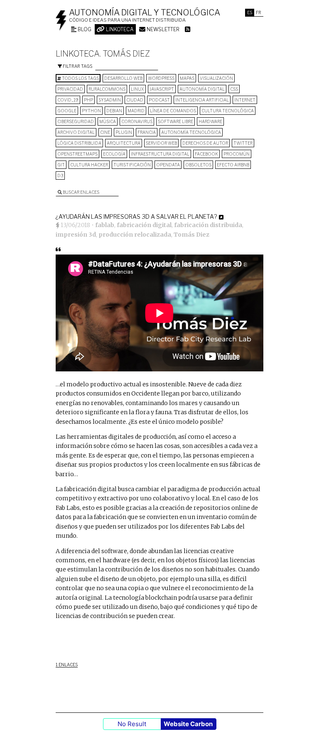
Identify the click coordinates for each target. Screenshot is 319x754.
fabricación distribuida (208, 225)
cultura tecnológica (227, 110)
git (61, 164)
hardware (210, 121)
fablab (104, 225)
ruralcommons (106, 89)
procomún (236, 153)
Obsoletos (198, 164)
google (66, 110)
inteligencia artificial (202, 99)
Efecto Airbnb (233, 164)
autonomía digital (202, 89)
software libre (175, 121)
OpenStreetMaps (77, 153)
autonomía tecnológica (191, 132)
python (91, 110)
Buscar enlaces (80, 192)
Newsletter (162, 29)
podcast (159, 99)
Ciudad (134, 99)
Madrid (136, 110)
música (107, 121)
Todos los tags (80, 78)
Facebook (206, 153)
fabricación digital (144, 225)
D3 (60, 175)
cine (105, 132)
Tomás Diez (191, 234)
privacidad (70, 89)
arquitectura (123, 143)
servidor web (161, 143)
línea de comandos (173, 110)
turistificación (132, 164)
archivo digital (76, 132)
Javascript (162, 89)
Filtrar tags (77, 66)
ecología (114, 153)
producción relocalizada (134, 234)
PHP (88, 99)
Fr (258, 12)
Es (249, 12)
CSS (234, 89)
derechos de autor (205, 143)
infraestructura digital (160, 153)
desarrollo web (123, 78)
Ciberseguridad (75, 121)
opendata (168, 164)
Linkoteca (119, 29)
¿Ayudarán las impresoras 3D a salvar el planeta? (136, 216)
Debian (114, 110)
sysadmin (109, 99)
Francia (146, 132)
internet (244, 99)
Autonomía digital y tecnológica (144, 12)
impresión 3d (76, 234)
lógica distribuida (79, 143)
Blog (83, 29)
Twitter (243, 143)
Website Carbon (188, 724)
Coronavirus (136, 121)
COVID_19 (68, 99)
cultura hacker (89, 164)
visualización (216, 78)
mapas (187, 78)
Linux (137, 89)
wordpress (161, 78)
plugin (123, 132)
